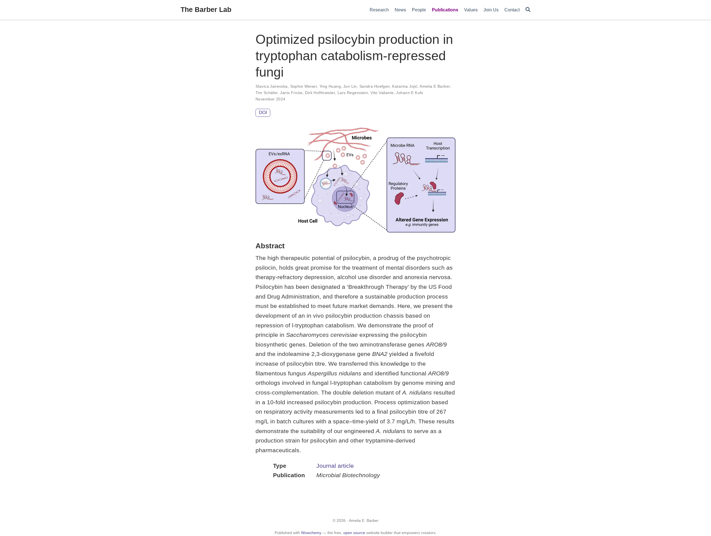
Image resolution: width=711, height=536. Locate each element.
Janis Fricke (291, 92)
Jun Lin (350, 86)
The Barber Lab (206, 9)
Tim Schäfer (267, 92)
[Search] (527, 10)
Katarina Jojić (404, 86)
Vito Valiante (382, 92)
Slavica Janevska (272, 86)
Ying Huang (330, 86)
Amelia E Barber (435, 86)
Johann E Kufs (409, 92)
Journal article (335, 465)
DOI (263, 112)
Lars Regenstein (352, 92)
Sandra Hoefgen (374, 86)
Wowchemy (311, 532)
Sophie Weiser (303, 86)
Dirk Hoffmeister (320, 92)
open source (354, 532)
